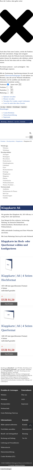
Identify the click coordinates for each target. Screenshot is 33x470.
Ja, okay (3, 107)
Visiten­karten (7, 180)
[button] (16, 26)
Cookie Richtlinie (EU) (8, 456)
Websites (5, 148)
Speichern (23, 107)
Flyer (4, 167)
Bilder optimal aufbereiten (9, 424)
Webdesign (4, 146)
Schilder (5, 198)
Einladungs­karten (8, 163)
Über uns (24, 395)
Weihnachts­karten (8, 182)
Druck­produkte (6, 152)
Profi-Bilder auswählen (8, 429)
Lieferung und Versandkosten (10, 443)
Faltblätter (6, 165)
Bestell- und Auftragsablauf (9, 434)
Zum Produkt (9, 304)
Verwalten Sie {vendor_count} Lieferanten (16, 101)
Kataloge (5, 172)
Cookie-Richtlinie (8, 113)
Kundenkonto (8, 125)
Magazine (6, 176)
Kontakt (22, 121)
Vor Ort (24, 438)
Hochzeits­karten (8, 169)
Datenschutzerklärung (10, 115)
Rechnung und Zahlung (8, 438)
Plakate (5, 178)
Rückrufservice (27, 429)
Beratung (3, 121)
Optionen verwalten (9, 97)
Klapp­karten (6, 174)
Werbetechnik (5, 408)
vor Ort (16, 121)
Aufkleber (6, 189)
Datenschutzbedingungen (13, 75)
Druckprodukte (5, 404)
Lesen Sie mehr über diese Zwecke (14, 103)
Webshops (6, 150)
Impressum (6, 117)
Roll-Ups (5, 193)
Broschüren (6, 159)
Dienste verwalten (8, 99)
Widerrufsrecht (5, 447)
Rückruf (10, 121)
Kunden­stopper (7, 196)
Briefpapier (6, 157)
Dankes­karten (7, 161)
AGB (23, 399)
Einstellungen (16, 107)
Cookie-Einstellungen (6, 469)
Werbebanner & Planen (10, 191)
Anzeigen (6, 154)
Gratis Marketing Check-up (9, 413)
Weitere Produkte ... (9, 185)
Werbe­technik (5, 187)
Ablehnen (9, 107)
